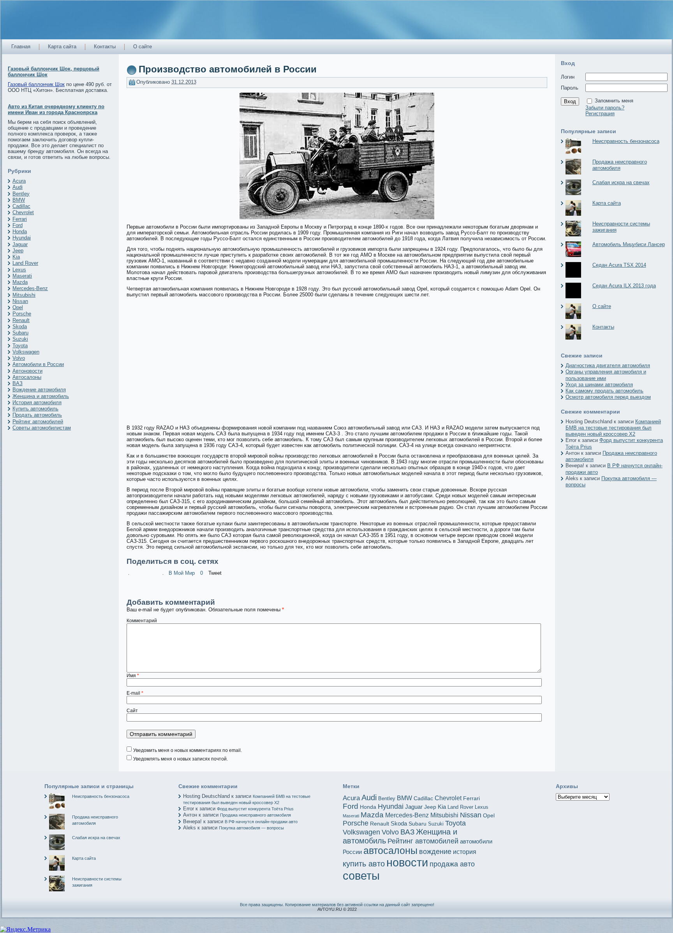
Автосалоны (26, 377)
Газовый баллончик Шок (36, 84)
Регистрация (600, 113)
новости (407, 862)
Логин (567, 77)
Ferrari (19, 219)
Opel (17, 307)
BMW (18, 200)
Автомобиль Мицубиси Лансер (628, 244)
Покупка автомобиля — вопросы (251, 828)
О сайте (601, 306)
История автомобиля (37, 402)
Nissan (20, 301)
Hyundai (21, 238)
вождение (435, 852)
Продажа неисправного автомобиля (619, 165)
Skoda (19, 326)
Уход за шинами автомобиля (599, 384)
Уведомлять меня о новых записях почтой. (180, 759)
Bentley (21, 194)
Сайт (132, 710)
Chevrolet (23, 212)
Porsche (21, 314)
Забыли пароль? (604, 108)
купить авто (364, 863)
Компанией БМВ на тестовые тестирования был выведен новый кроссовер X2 (613, 428)
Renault (21, 320)
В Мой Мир (182, 573)
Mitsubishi (23, 295)
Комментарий (142, 620)
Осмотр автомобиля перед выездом (608, 397)
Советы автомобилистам (41, 428)
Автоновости (27, 371)
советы (361, 875)
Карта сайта (606, 203)
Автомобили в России (38, 364)
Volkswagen (25, 352)
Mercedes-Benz (30, 288)
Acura (19, 181)
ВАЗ (17, 383)
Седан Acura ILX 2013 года (624, 286)
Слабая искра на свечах (621, 182)
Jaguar (20, 244)
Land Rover (25, 263)
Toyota (20, 346)
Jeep (17, 250)
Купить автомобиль (35, 409)
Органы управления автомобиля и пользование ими (606, 375)
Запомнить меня (614, 101)
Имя (133, 675)
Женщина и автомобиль (40, 396)
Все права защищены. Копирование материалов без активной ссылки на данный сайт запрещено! (337, 904)
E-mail (135, 693)
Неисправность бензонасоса (625, 141)
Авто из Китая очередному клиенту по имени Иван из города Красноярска (56, 109)
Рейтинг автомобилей (37, 421)
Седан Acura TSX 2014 (619, 265)
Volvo (18, 358)
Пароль (569, 88)
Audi (17, 187)
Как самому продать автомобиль (604, 391)
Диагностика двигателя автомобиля (608, 365)
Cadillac (21, 206)
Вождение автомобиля (39, 390)
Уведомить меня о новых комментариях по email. (187, 750)
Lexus (19, 270)
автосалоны (390, 850)
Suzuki (20, 339)
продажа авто (452, 864)
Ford (17, 225)
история (464, 851)
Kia (16, 257)
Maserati (22, 276)
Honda (19, 231)
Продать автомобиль (37, 415)
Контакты (603, 327)
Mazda (20, 282)
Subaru (20, 333)
